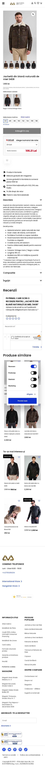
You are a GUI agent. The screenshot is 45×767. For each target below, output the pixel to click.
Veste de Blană (30, 646)
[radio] (8, 100)
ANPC (6, 757)
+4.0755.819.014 (8, 572)
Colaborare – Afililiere (32, 689)
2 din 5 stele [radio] (10, 318)
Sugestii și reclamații (32, 693)
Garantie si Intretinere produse (10, 656)
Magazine (28, 685)
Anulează (6, 124)
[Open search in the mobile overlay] (35, 3)
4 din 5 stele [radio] (16, 318)
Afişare (30, 394)
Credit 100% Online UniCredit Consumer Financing (9, 634)
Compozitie (9, 272)
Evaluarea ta (11, 316)
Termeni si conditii (9, 755)
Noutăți (4, 661)
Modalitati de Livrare (9, 640)
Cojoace (28, 656)
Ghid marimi (25, 117)
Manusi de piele (30, 665)
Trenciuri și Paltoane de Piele (33, 651)
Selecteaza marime (10, 117)
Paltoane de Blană (31, 642)
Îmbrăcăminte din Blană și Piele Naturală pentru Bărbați (14, 87)
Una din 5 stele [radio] (7, 318)
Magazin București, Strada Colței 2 (9, 685)
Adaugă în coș (22, 131)
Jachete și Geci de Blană (34, 637)
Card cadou (6, 645)
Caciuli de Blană (30, 660)
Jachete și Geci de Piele (33, 625)
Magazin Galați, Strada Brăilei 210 (10, 691)
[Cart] (41, 3)
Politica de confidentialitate (30, 755)
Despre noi (28, 680)
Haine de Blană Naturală (33, 629)
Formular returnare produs (9, 650)
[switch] (34, 372)
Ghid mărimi (6, 624)
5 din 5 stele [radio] (19, 318)
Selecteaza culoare (10, 92)
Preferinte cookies (8, 667)
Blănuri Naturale (30, 633)
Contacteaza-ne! (31, 676)
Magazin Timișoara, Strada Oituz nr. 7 (9, 697)
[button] (3, 3)
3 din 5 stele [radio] (13, 318)
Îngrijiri (6, 280)
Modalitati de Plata (9, 628)
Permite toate (22, 401)
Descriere (8, 199)
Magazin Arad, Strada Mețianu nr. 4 (9, 678)
